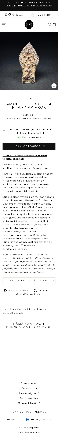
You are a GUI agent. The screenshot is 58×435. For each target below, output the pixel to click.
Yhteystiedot (29, 383)
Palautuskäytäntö (29, 393)
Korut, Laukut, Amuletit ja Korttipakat (24, 309)
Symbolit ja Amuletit (15, 312)
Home (28, 98)
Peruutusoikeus (29, 398)
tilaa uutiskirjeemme (28, 412)
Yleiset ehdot (29, 388)
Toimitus (26, 118)
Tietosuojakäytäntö (29, 403)
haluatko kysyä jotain (29, 280)
